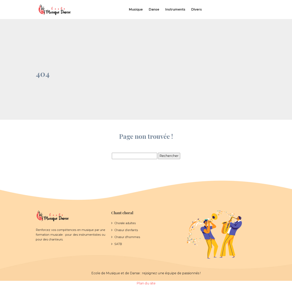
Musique (136, 9)
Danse (154, 9)
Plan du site (146, 283)
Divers (196, 9)
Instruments (175, 9)
